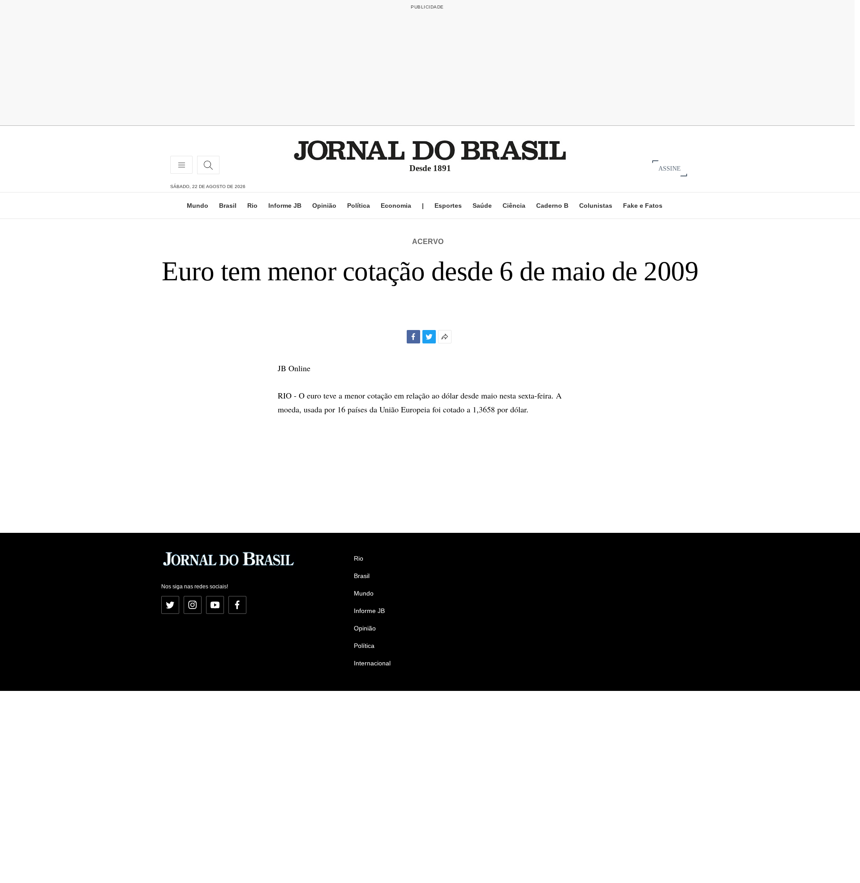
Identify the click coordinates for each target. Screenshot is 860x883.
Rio (252, 205)
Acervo (427, 241)
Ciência (514, 205)
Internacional (372, 663)
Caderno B (552, 205)
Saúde (482, 205)
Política (358, 205)
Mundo (197, 205)
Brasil (227, 205)
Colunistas (595, 205)
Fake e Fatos (642, 205)
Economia (396, 205)
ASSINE (669, 168)
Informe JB (284, 205)
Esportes (448, 205)
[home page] (430, 150)
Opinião (324, 205)
